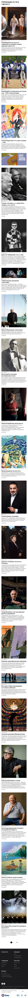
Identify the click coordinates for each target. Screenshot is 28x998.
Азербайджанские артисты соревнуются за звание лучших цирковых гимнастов (11, 44)
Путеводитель (18, 957)
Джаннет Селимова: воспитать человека (11, 562)
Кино (9, 201)
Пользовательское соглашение (7, 986)
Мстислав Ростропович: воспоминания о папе (9, 375)
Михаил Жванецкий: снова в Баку (12, 330)
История (3, 964)
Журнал (3, 971)
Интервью (10, 421)
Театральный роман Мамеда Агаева (13, 734)
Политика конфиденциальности (19, 986)
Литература (17, 968)
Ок (22, 991)
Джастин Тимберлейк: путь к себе (12, 255)
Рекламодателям (5, 974)
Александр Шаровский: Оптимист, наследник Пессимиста (12, 829)
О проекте (4, 973)
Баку (15, 954)
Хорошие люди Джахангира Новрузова (13, 661)
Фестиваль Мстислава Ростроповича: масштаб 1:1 (13, 927)
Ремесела (3, 962)
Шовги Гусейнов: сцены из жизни (12, 877)
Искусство (10, 684)
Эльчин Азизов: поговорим (9, 516)
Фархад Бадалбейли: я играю (10, 780)
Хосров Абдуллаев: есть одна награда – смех (13, 141)
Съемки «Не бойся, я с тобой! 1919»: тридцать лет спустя (12, 204)
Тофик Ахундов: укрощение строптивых (10, 281)
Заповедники (17, 955)
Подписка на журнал (6, 976)
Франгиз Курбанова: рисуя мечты (12, 423)
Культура (4, 89)
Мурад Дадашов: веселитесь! (11, 471)
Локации (17, 952)
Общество (9, 89)
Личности (4, 253)
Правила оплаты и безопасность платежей (9, 988)
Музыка (9, 924)
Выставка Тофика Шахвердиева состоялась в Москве (11, 687)
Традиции (4, 960)
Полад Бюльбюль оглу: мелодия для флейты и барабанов (12, 612)
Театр (9, 279)
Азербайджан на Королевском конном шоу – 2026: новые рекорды (13, 92)
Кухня (2, 966)
